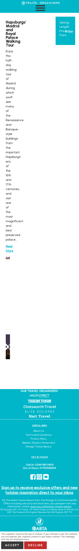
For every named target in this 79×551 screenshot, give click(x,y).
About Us (38, 431)
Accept (12, 545)
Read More (8, 248)
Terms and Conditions (39, 435)
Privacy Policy (38, 438)
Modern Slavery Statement (38, 442)
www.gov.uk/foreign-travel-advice (51, 506)
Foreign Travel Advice (38, 446)
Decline (35, 545)
